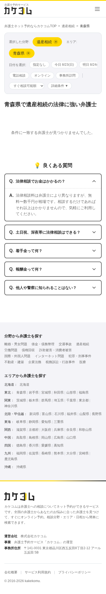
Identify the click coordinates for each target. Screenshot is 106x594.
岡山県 (46, 437)
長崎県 (46, 453)
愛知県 (46, 422)
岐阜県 (21, 422)
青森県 (21, 392)
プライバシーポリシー (74, 572)
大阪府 (46, 430)
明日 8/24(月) (92, 65)
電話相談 (19, 75)
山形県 (71, 392)
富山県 (47, 414)
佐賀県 (34, 453)
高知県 (59, 445)
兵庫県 (59, 430)
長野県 (97, 414)
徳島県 (21, 445)
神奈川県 (10, 406)
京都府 (34, 430)
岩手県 (34, 392)
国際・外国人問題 (17, 356)
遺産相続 (68, 26)
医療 (82, 362)
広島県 (59, 437)
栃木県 (34, 400)
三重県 (59, 422)
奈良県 (71, 430)
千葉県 (71, 400)
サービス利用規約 (38, 572)
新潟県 (34, 414)
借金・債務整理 (43, 344)
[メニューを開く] (97, 9)
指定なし (39, 65)
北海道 (24, 384)
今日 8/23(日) (64, 65)
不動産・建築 (14, 362)
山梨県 (84, 414)
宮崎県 (84, 453)
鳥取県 (21, 437)
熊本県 (59, 453)
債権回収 (28, 350)
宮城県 (46, 392)
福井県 (72, 414)
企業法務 (34, 362)
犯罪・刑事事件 (79, 356)
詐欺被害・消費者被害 (55, 350)
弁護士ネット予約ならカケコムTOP (30, 26)
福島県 (84, 392)
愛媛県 (46, 445)
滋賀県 (21, 430)
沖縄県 (21, 467)
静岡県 (34, 422)
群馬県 (46, 400)
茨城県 (21, 400)
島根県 (34, 437)
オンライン (42, 75)
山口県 (71, 437)
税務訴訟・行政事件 (60, 362)
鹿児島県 (10, 459)
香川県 (34, 445)
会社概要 (10, 572)
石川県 (59, 414)
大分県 (71, 453)
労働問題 (10, 350)
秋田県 (59, 392)
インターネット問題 (49, 356)
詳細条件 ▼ (59, 86)
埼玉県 (59, 400)
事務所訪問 (67, 75)
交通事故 (65, 344)
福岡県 (21, 453)
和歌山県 (85, 430)
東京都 (84, 400)
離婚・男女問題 (15, 344)
